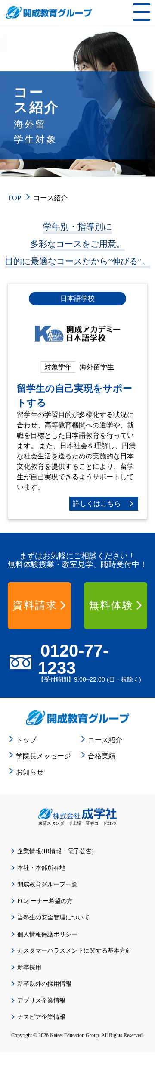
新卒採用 (29, 967)
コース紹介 (105, 740)
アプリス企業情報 (41, 1000)
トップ (26, 740)
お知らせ (29, 772)
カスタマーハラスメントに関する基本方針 (74, 950)
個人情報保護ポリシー (47, 934)
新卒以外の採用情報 (44, 984)
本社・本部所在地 (41, 868)
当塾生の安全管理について (53, 917)
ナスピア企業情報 (41, 1017)
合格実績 (101, 756)
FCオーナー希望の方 (45, 901)
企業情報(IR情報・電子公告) (55, 851)
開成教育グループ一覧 (47, 884)
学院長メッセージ (43, 756)
